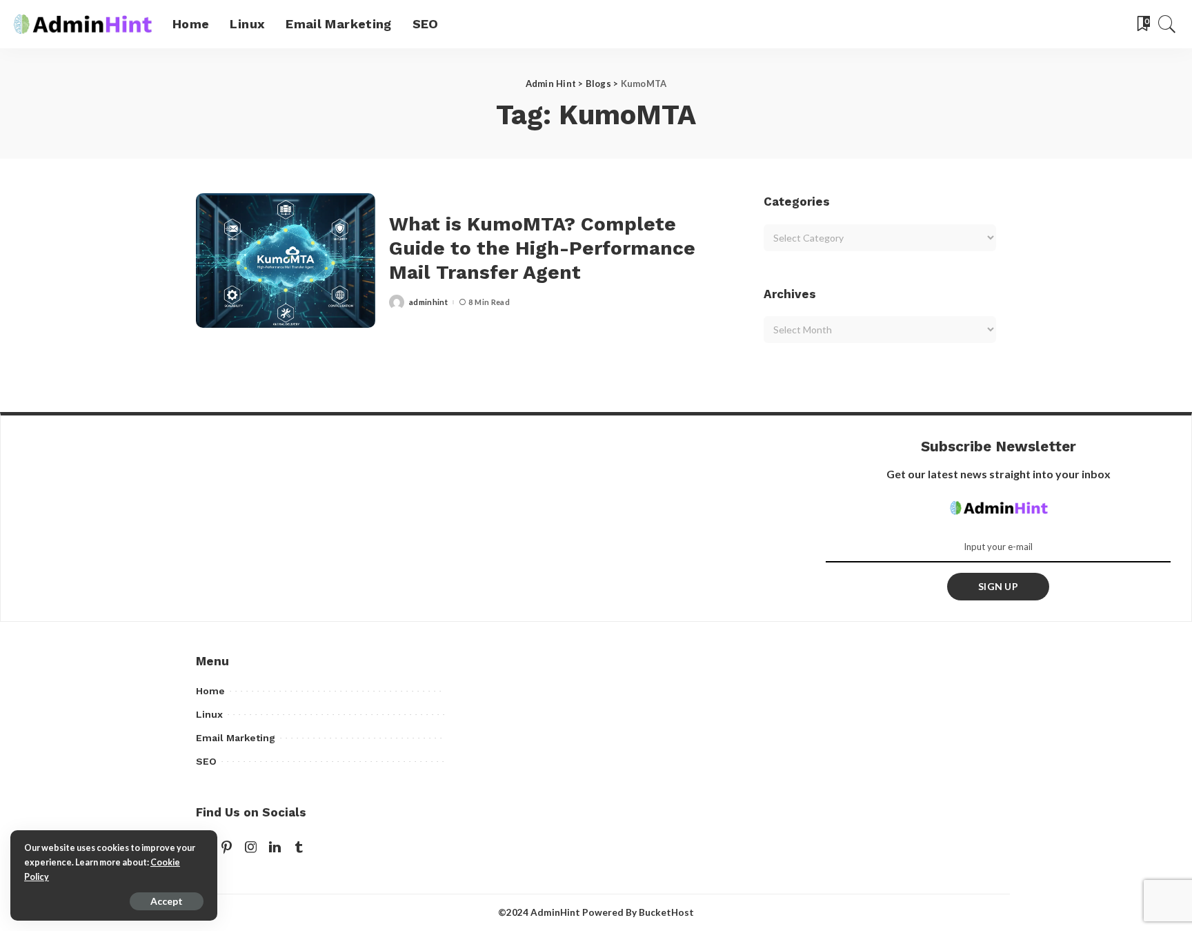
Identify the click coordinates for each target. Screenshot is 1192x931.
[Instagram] (251, 847)
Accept (166, 901)
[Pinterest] (227, 847)
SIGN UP (998, 586)
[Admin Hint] (83, 23)
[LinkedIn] (274, 847)
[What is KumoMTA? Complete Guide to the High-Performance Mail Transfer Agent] (285, 260)
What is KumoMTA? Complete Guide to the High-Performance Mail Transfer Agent (542, 248)
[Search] (1167, 24)
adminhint (428, 302)
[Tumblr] (299, 847)
